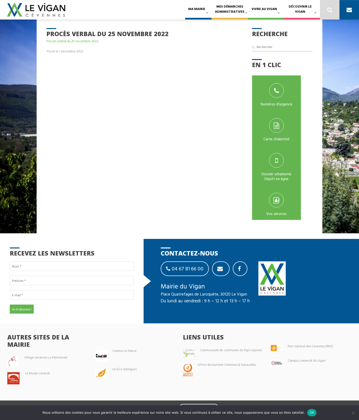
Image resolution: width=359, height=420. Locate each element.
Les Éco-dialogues (124, 369)
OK (312, 412)
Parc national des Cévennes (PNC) (310, 346)
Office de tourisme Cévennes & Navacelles (227, 364)
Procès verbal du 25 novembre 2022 (72, 40)
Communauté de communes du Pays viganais (231, 350)
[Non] (352, 412)
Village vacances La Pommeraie (45, 357)
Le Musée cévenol (37, 373)
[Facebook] (240, 268)
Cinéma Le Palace (124, 350)
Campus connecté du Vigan (307, 360)
